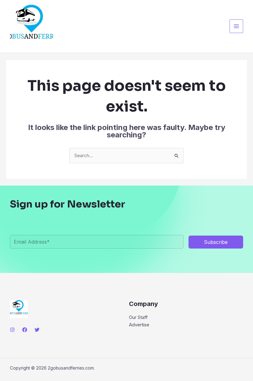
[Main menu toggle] (236, 26)
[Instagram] (12, 329)
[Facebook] (24, 329)
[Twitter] (37, 329)
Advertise (139, 325)
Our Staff (138, 317)
